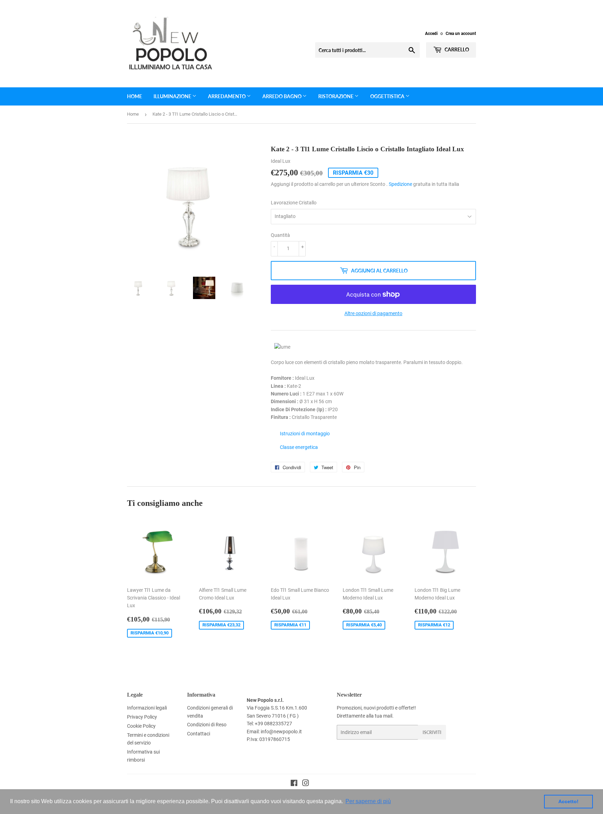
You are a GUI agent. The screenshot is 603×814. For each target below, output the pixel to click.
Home (134, 96)
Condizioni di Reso (206, 724)
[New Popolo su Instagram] (305, 784)
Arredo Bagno (282, 96)
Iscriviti (432, 732)
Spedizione (400, 184)
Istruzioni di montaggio (305, 433)
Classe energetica (299, 447)
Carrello (456, 49)
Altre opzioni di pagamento (373, 313)
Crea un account (461, 33)
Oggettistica (387, 96)
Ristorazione (336, 96)
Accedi (431, 33)
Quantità (280, 235)
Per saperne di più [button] (368, 801)
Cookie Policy (141, 726)
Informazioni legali (147, 708)
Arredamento (227, 96)
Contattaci (198, 733)
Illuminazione (173, 96)
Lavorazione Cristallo (294, 202)
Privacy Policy (142, 717)
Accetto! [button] (568, 801)
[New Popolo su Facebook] (294, 784)
